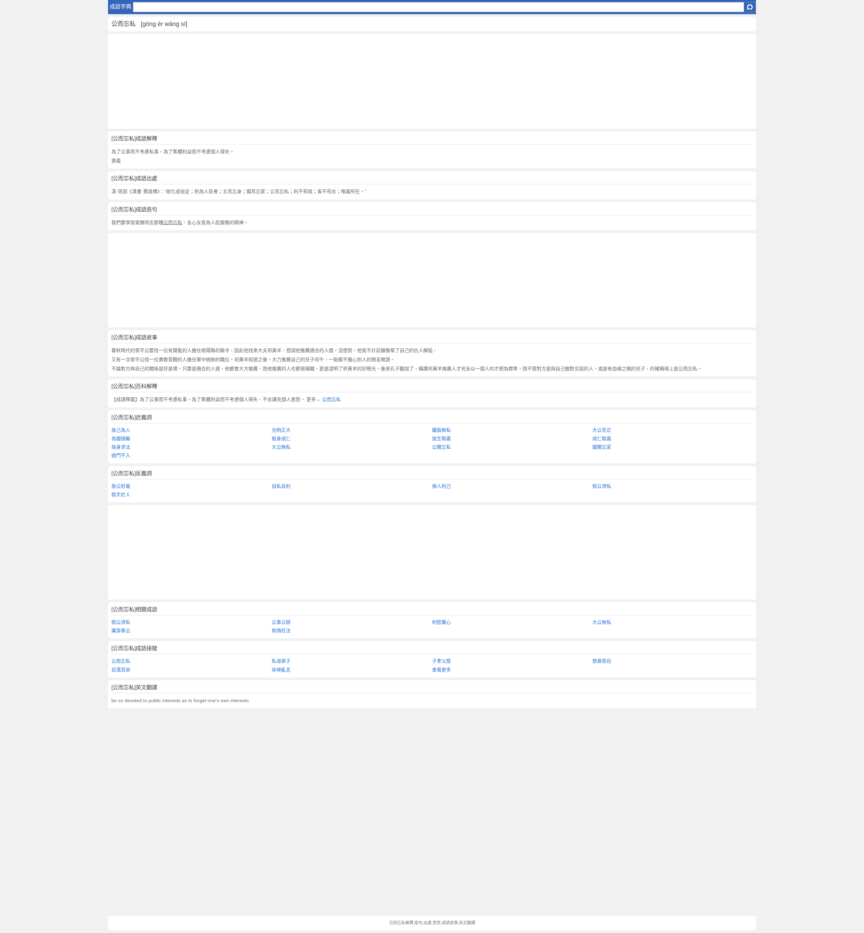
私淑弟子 (281, 661)
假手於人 (120, 494)
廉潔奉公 (120, 630)
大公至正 (601, 430)
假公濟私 (601, 486)
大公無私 (281, 447)
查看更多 (441, 669)
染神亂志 (281, 669)
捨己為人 (120, 430)
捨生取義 (441, 438)
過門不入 (120, 455)
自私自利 (281, 486)
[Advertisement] (310, 81)
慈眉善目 (601, 661)
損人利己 (441, 486)
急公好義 (120, 486)
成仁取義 (601, 438)
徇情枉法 (281, 630)
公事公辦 (281, 622)
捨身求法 (120, 447)
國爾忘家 (601, 447)
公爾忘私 (441, 447)
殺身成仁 (281, 438)
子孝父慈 (441, 661)
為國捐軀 (120, 438)
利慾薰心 (441, 622)
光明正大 (281, 430)
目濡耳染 (120, 669)
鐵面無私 (441, 430)
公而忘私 (331, 399)
